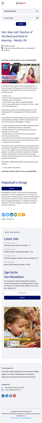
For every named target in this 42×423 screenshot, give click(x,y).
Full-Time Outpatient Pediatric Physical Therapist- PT (21, 258)
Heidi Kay (7, 50)
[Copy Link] (19, 214)
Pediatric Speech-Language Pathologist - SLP (18, 252)
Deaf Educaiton (19, 48)
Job (26, 48)
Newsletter (31, 48)
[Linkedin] (11, 214)
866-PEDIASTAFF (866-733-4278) (14, 387)
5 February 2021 (9, 48)
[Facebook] (3, 214)
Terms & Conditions (26, 418)
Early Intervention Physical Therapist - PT (17, 245)
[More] (23, 214)
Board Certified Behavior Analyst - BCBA (17, 265)
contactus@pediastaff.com (13, 390)
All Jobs (11, 188)
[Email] (15, 214)
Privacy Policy (15, 418)
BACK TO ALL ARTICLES (12, 232)
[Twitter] (7, 214)
